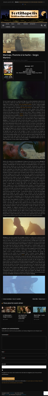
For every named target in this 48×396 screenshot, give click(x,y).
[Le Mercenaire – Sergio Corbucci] (8, 307)
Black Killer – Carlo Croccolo (39, 316)
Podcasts (25, 23)
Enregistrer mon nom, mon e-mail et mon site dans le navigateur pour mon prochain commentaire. (22, 373)
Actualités (32, 23)
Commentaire (5, 334)
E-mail (3, 358)
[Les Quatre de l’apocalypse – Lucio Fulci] (24, 307)
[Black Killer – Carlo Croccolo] (39, 307)
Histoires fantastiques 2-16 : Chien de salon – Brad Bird (30, 2)
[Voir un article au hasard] (44, 25)
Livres (18, 23)
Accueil (7, 23)
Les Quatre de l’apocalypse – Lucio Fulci (22, 316)
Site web (4, 364)
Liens (13, 26)
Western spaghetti (24, 60)
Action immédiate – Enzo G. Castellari (12, 299)
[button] (14, 24)
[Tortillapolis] (24, 9)
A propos (8, 26)
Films (12, 23)
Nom (3, 352)
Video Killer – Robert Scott (38, 299)
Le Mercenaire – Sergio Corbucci (7, 316)
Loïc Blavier (12, 60)
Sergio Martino (17, 60)
